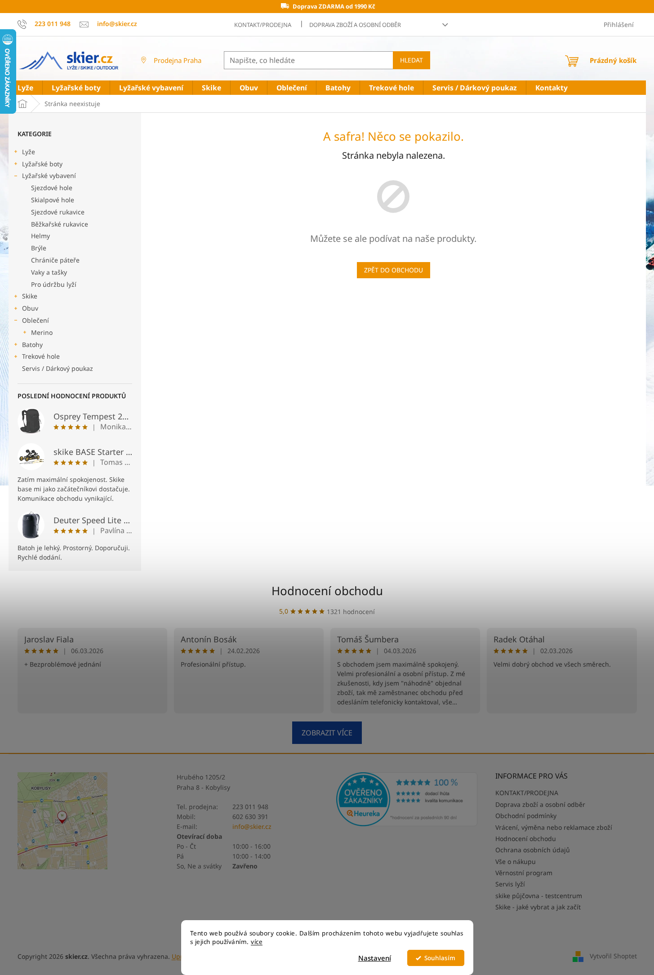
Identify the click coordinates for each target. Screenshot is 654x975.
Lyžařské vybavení (49, 175)
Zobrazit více (327, 733)
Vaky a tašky (49, 272)
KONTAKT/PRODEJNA (262, 25)
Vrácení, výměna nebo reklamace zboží (553, 827)
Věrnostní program (523, 872)
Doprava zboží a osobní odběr (355, 25)
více (256, 942)
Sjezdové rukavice (58, 212)
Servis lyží (510, 884)
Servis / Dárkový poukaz (57, 368)
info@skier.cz (251, 826)
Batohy (32, 344)
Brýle (38, 248)
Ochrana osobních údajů (532, 850)
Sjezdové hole (51, 187)
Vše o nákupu (515, 861)
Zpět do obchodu (393, 270)
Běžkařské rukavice (59, 224)
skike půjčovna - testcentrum (538, 895)
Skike (29, 296)
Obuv (30, 308)
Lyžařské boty (42, 164)
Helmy (40, 236)
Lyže (28, 151)
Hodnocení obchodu (327, 591)
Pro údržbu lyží (53, 284)
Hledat (411, 60)
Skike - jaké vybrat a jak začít (538, 907)
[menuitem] (25, 87)
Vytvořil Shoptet (613, 956)
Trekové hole (41, 356)
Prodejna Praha (177, 60)
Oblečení (35, 320)
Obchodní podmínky (525, 815)
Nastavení (374, 957)
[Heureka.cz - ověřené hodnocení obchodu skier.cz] (407, 799)
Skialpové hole (52, 200)
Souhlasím (439, 958)
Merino (42, 332)
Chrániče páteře (55, 260)
